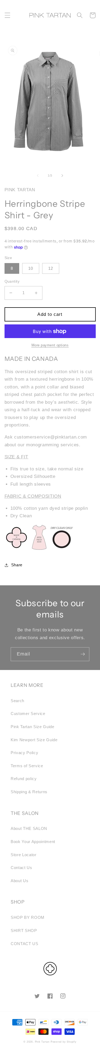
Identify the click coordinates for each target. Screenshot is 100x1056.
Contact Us (21, 867)
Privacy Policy (24, 752)
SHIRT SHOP (24, 930)
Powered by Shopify (64, 1041)
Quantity (12, 281)
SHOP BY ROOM (28, 917)
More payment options (50, 345)
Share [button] (16, 565)
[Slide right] (62, 175)
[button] (7, 15)
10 (30, 268)
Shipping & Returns (29, 791)
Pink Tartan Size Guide (32, 726)
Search (17, 700)
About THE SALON (29, 828)
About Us (19, 880)
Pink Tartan (42, 1041)
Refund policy (24, 778)
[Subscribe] (82, 654)
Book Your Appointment (33, 841)
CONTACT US (24, 943)
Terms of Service (27, 765)
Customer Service (28, 713)
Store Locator (24, 854)
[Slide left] (37, 175)
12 (50, 268)
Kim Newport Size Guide (34, 739)
